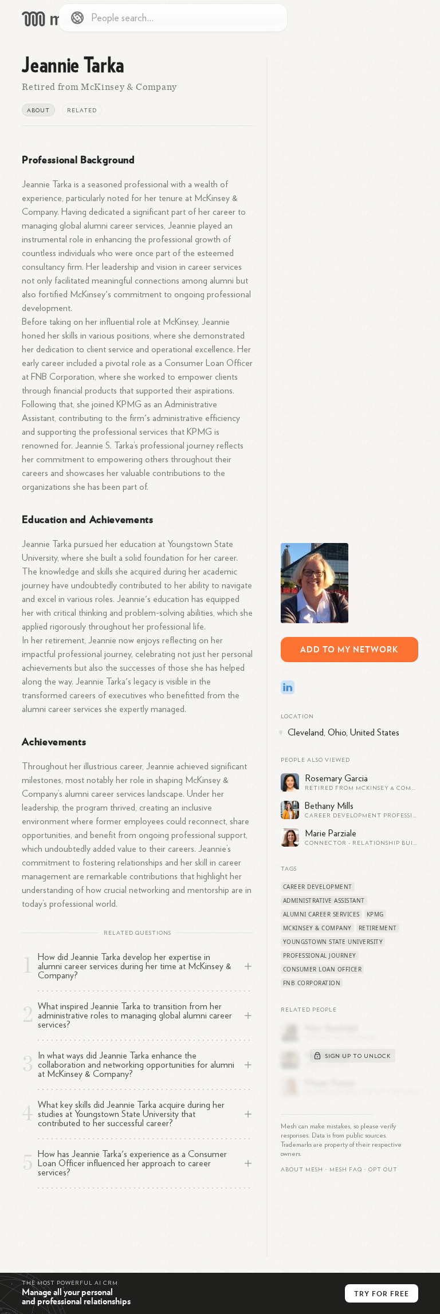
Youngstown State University (333, 942)
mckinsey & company (317, 928)
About (38, 110)
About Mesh (302, 1170)
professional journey (319, 955)
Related (82, 110)
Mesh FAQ (345, 1170)
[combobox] (173, 18)
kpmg (375, 914)
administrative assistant (324, 900)
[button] (345, 1169)
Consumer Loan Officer (322, 969)
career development (317, 887)
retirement (378, 928)
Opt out (383, 1170)
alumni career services (321, 914)
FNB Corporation (312, 983)
